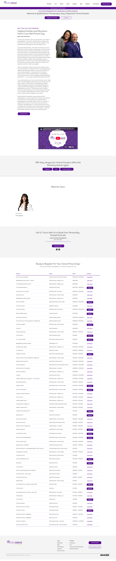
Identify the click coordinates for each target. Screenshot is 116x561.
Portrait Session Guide (94, 547)
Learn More (89, 277)
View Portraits (96, 3)
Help (81, 3)
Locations (75, 3)
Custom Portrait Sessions (76, 547)
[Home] (10, 3)
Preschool (49, 3)
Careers (59, 548)
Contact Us (66, 17)
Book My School (106, 4)
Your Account (60, 550)
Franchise (87, 3)
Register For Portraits (52, 17)
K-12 (56, 3)
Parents (61, 3)
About (68, 3)
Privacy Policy (22, 555)
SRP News (59, 543)
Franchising (60, 547)
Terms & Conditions (27, 555)
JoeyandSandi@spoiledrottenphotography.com (58, 241)
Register (90, 287)
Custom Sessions (67, 169)
